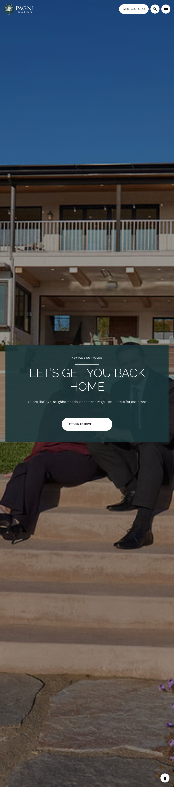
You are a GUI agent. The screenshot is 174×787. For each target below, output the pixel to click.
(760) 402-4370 (134, 9)
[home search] (155, 9)
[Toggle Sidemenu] (165, 9)
